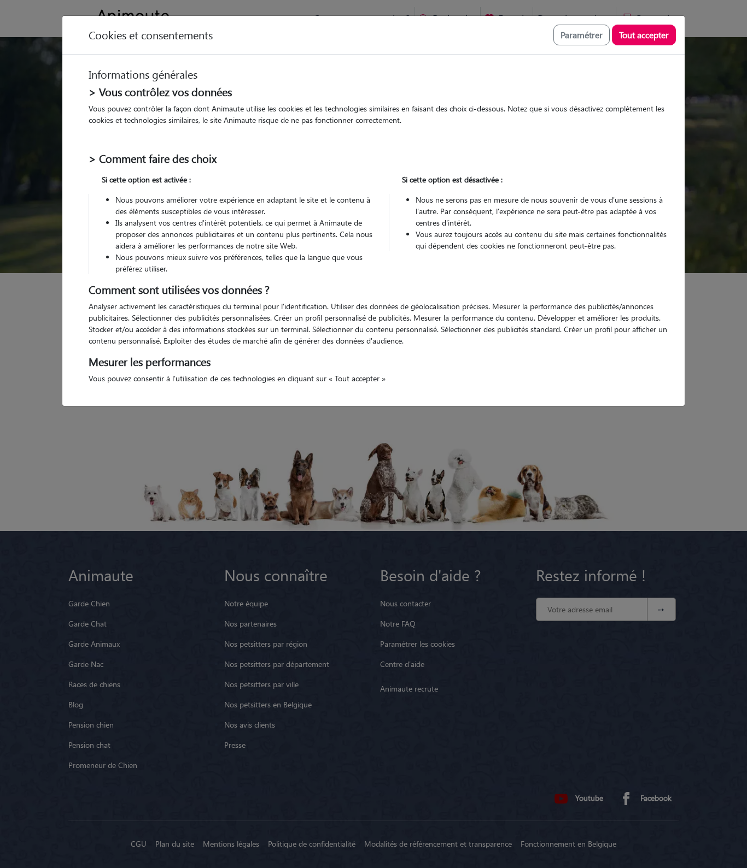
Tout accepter (644, 34)
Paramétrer (582, 34)
